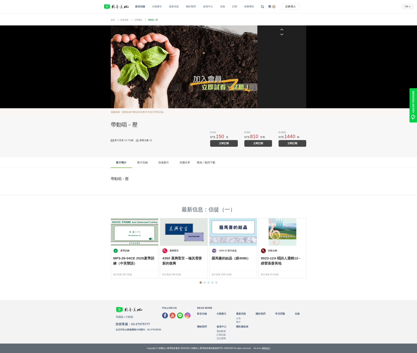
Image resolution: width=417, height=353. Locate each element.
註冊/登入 (290, 6)
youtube (172, 315)
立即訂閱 (224, 143)
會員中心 (208, 6)
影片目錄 (142, 162)
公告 (238, 318)
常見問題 (280, 313)
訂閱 (234, 6)
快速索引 (163, 162)
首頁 (113, 20)
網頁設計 (266, 348)
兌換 (222, 6)
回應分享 (185, 162)
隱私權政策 (242, 326)
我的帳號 (221, 331)
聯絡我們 (202, 326)
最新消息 (174, 6)
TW (406, 6)
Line (180, 315)
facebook (165, 315)
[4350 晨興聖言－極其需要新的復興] (184, 232)
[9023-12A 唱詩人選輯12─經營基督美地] (282, 232)
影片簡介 (121, 162)
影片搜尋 (262, 6)
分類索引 (157, 6)
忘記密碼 (221, 338)
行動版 (129, 316)
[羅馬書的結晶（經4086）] (233, 232)
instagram (187, 315)
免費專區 (249, 6)
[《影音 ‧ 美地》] (116, 6)
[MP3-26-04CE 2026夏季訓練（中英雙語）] (134, 232)
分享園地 (138, 20)
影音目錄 (140, 6)
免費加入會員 (184, 66)
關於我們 (191, 6)
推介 (238, 322)
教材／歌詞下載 (206, 162)
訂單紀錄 (221, 334)
